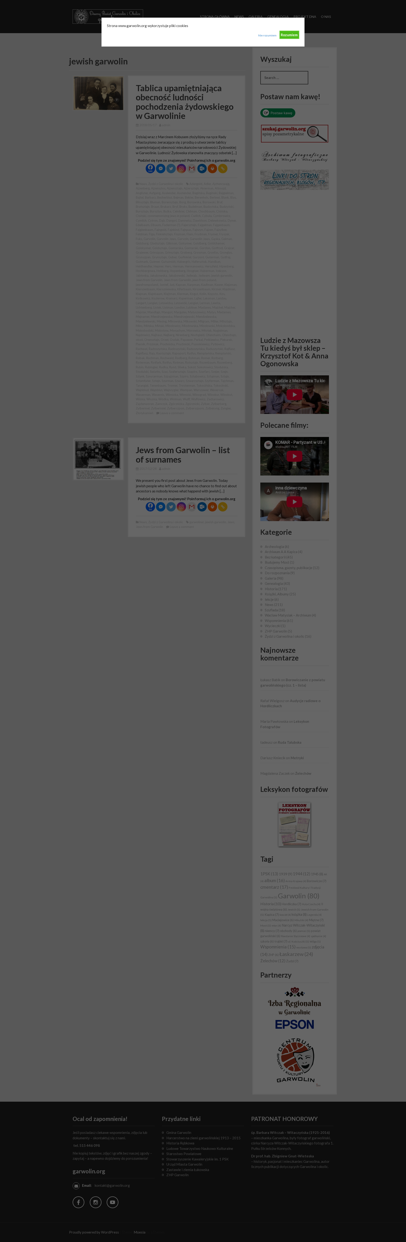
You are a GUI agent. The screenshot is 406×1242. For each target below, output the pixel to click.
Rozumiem (289, 35)
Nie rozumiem (267, 35)
